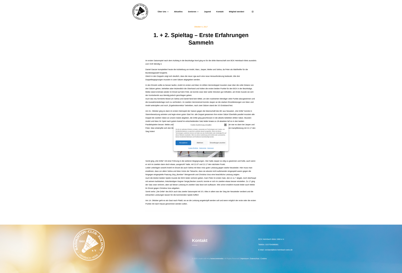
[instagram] (252, 11)
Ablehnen (200, 143)
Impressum (210, 148)
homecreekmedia (216, 258)
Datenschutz (202, 148)
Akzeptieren (183, 143)
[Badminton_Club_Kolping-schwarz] (140, 5)
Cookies (264, 258)
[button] (225, 125)
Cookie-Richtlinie (193, 148)
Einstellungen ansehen (217, 143)
